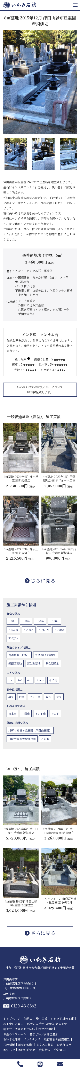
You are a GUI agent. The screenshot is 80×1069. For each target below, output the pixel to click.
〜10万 (12, 621)
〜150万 (13, 630)
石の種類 (9, 1044)
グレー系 (35, 697)
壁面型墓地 (15, 663)
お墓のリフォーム (14, 1034)
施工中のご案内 (13, 1023)
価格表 (28, 1018)
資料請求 (44, 1049)
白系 (21, 697)
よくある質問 (44, 1044)
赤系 (59, 697)
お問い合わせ (26, 1049)
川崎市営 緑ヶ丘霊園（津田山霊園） (30, 730)
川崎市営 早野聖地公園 (22, 739)
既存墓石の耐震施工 (57, 1039)
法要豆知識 (45, 1028)
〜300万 (59, 630)
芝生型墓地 (33, 663)
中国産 (26, 714)
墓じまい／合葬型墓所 (44, 1034)
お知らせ (9, 1049)
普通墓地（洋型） (45, 655)
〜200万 (29, 630)
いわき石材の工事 (62, 1018)
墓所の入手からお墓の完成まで (47, 1023)
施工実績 (41, 1018)
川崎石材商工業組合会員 (58, 968)
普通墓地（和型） (19, 655)
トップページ (11, 1018)
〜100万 (54, 621)
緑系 (48, 697)
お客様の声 (64, 1044)
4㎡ (20, 680)
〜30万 (26, 621)
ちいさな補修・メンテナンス (21, 1039)
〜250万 (44, 630)
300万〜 (13, 638)
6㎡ (29, 680)
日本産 (12, 714)
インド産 (40, 714)
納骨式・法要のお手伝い (19, 1028)
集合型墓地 (52, 663)
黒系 (11, 697)
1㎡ (10, 680)
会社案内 (59, 1049)
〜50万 (40, 621)
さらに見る (42, 580)
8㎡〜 (40, 680)
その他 (53, 680)
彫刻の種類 (25, 1044)
